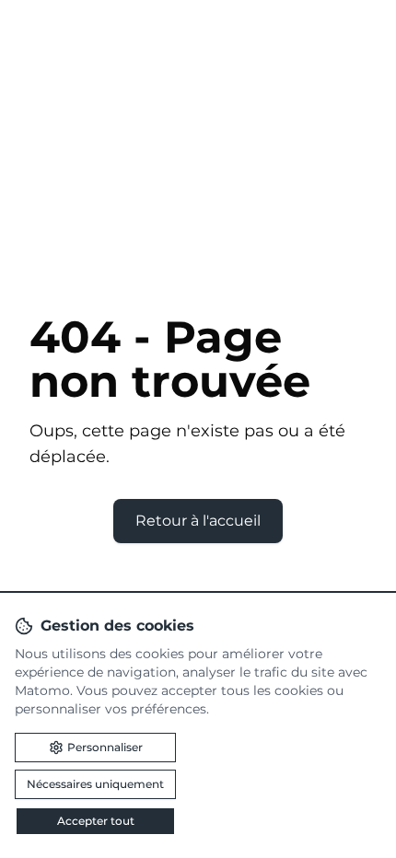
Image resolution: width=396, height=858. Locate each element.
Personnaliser (105, 747)
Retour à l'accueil (198, 520)
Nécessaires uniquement (95, 784)
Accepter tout (95, 821)
